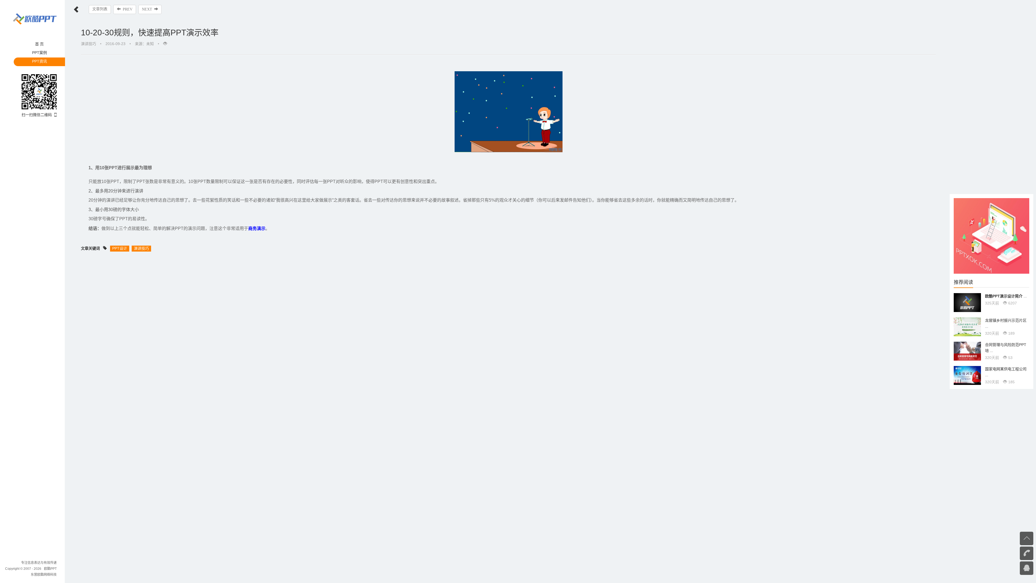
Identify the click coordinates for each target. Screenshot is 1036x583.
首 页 (39, 44)
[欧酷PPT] (35, 18)
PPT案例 (39, 52)
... (1006, 296)
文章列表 (99, 9)
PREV (127, 9)
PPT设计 (119, 248)
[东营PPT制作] (991, 235)
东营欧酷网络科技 (44, 575)
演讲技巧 (88, 44)
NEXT (147, 9)
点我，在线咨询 (1016, 567)
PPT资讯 (39, 61)
